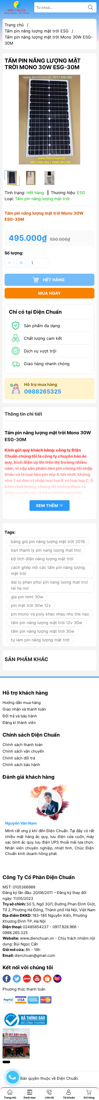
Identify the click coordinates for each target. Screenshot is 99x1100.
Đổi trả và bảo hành (20, 716)
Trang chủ (14, 24)
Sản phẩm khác (26, 659)
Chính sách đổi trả (19, 758)
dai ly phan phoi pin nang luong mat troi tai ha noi (49, 585)
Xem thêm (47, 505)
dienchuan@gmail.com (34, 955)
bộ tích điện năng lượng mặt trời (42, 558)
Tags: (10, 532)
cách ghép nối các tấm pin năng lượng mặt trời (48, 570)
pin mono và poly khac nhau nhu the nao (50, 614)
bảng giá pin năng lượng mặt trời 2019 (48, 541)
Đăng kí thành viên (19, 722)
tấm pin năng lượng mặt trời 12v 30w (46, 622)
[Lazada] (57, 979)
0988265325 (42, 391)
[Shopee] (47, 979)
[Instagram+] (27, 979)
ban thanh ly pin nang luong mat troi (46, 550)
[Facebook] (7, 979)
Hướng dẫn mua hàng (22, 702)
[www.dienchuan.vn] (16, 7)
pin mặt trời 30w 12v (31, 605)
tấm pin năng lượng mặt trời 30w (42, 631)
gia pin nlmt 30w (27, 596)
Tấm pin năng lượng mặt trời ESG (37, 30)
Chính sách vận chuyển (23, 751)
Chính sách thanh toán (23, 744)
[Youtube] (37, 979)
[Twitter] (17, 979)
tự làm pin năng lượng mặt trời (40, 639)
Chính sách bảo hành (21, 764)
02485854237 (36, 926)
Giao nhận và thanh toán (24, 709)
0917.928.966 (64, 926)
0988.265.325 (15, 932)
